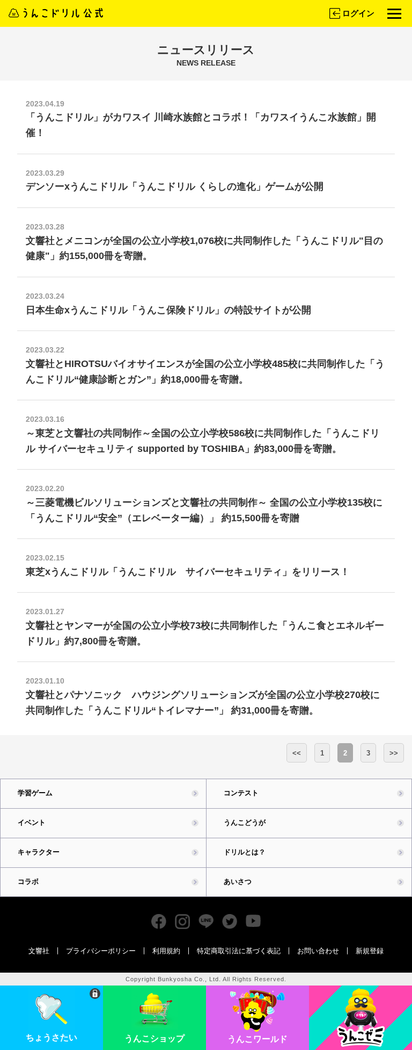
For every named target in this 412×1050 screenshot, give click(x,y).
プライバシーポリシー (101, 951)
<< (296, 753)
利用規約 (166, 951)
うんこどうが (245, 822)
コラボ (28, 882)
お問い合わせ (318, 951)
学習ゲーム (35, 793)
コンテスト (241, 793)
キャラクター (39, 852)
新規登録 (370, 950)
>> (393, 753)
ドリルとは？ (245, 852)
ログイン (358, 13)
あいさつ (238, 882)
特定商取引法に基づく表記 (239, 951)
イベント (32, 822)
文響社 (38, 951)
